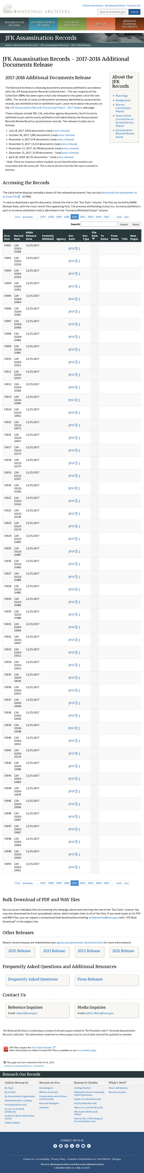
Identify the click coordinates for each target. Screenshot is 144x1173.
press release (60, 130)
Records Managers (49, 1103)
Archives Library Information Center (19, 1117)
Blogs (83, 1146)
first (17, 217)
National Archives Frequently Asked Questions (89, 1093)
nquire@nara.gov (27, 1013)
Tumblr (72, 1146)
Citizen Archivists (93, 5)
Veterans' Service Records (43, 24)
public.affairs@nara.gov (100, 1013)
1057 (43, 217)
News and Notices (118, 1087)
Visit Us (101, 24)
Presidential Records (16, 1104)
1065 (106, 217)
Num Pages (134, 237)
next (119, 217)
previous (28, 217)
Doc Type (86, 237)
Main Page (122, 95)
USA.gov (116, 1159)
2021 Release (123, 951)
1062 (82, 217)
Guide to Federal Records (87, 1099)
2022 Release (88, 951)
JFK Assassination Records (54, 45)
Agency (61, 239)
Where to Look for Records (88, 1107)
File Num (95, 234)
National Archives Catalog (18, 1100)
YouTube (78, 1146)
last (126, 217)
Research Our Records (14, 24)
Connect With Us (72, 1140)
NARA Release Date (31, 236)
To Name (104, 237)
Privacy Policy (58, 1159)
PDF (72, 248)
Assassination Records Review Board (125, 133)
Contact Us (133, 5)
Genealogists (46, 1087)
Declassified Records (85, 1103)
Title (124, 239)
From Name (115, 237)
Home (8, 45)
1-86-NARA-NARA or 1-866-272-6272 (72, 1167)
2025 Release (19, 951)
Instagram (66, 1146)
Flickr (89, 1146)
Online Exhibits (12, 1122)
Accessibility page (86, 1050)
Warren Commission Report (123, 108)
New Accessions (117, 1092)
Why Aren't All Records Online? (86, 1113)
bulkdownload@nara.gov (104, 917)
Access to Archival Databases (14, 1110)
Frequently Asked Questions (33, 979)
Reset (136, 224)
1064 (98, 217)
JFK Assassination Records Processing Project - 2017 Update (46, 107)
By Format (10, 1092)
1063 (90, 217)
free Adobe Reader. (42, 1047)
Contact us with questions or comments (24, 1065)
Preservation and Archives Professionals (53, 1098)
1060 (67, 217)
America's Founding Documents (130, 24)
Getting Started (82, 1087)
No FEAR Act (104, 1159)
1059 (59, 217)
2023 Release (54, 951)
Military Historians (48, 1092)
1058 (51, 217)
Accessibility (43, 1159)
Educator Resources (72, 24)
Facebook (55, 1146)
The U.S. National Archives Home (36, 8)
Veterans (44, 1107)
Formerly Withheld (48, 237)
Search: (75, 224)
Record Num (18, 237)
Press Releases (90, 979)
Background (123, 100)
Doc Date (72, 237)
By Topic (9, 1087)
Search (134, 11)
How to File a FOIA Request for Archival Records (88, 1120)
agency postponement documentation (79, 942)
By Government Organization (20, 1096)
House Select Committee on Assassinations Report (125, 120)
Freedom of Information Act (81, 1159)
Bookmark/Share (115, 5)
